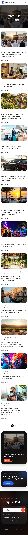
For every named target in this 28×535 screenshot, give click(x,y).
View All (7, 460)
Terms (17, 532)
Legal (21, 532)
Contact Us (7, 483)
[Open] (25, 2)
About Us (7, 532)
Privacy (12, 532)
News (13, 517)
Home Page (6, 517)
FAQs (19, 517)
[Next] (19, 425)
